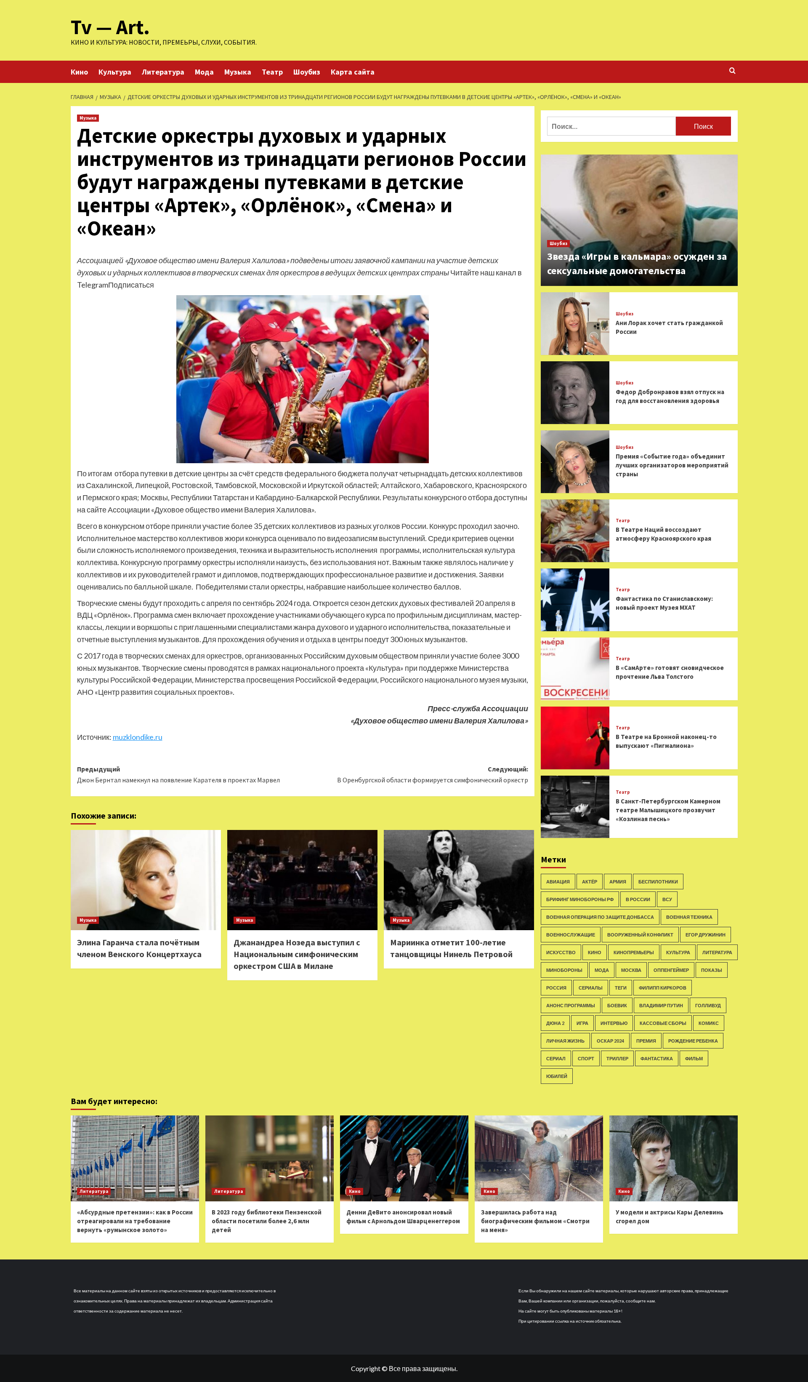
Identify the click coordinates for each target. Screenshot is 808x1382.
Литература (163, 72)
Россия (556, 987)
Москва (631, 970)
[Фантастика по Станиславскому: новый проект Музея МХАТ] (575, 599)
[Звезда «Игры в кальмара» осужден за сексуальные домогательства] (639, 220)
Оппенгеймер (671, 970)
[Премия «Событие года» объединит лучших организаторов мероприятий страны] (575, 461)
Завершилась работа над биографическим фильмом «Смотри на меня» (535, 1221)
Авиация (558, 881)
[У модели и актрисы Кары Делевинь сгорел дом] (673, 1158)
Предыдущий (178, 774)
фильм (694, 1058)
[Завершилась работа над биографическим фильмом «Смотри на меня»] (539, 1158)
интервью (614, 1023)
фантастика (657, 1058)
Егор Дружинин (706, 934)
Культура (114, 72)
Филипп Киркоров (662, 987)
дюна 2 (555, 1023)
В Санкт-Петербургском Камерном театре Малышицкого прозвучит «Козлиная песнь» (668, 810)
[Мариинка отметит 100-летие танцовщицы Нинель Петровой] (459, 880)
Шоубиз (306, 72)
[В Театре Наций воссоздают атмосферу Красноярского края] (575, 530)
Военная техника (689, 917)
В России (638, 899)
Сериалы (591, 987)
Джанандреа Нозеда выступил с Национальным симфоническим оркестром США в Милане (297, 954)
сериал (556, 1058)
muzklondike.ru (137, 737)
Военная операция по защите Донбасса (600, 917)
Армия (617, 881)
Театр (272, 72)
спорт (586, 1058)
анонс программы (570, 1005)
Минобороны (564, 970)
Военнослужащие (570, 934)
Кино (79, 72)
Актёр (589, 881)
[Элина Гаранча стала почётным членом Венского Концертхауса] (146, 880)
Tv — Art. (110, 27)
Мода (204, 72)
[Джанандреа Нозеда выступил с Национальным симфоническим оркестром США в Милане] (302, 880)
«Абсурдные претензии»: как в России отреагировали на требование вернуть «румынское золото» (135, 1221)
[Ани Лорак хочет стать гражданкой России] (575, 323)
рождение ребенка (693, 1040)
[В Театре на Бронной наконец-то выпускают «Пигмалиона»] (575, 738)
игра (582, 1023)
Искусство (561, 952)
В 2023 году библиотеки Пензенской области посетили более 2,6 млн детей (267, 1221)
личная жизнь (565, 1040)
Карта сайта (353, 72)
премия (646, 1040)
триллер (617, 1058)
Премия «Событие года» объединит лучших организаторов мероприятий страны (672, 465)
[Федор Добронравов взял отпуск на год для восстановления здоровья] (575, 392)
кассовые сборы (663, 1023)
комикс (709, 1023)
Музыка (237, 72)
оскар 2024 (610, 1040)
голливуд (708, 1005)
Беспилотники (658, 881)
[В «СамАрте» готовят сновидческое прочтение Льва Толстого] (575, 669)
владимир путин (661, 1005)
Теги (621, 987)
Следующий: (432, 774)
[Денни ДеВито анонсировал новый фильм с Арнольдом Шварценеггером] (404, 1158)
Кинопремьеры (634, 952)
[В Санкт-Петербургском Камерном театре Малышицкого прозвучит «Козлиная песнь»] (575, 807)
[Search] (732, 71)
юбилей (556, 1076)
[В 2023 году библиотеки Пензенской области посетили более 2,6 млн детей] (269, 1158)
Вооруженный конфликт (640, 934)
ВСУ (667, 899)
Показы (711, 970)
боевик (617, 1005)
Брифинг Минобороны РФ (580, 899)
